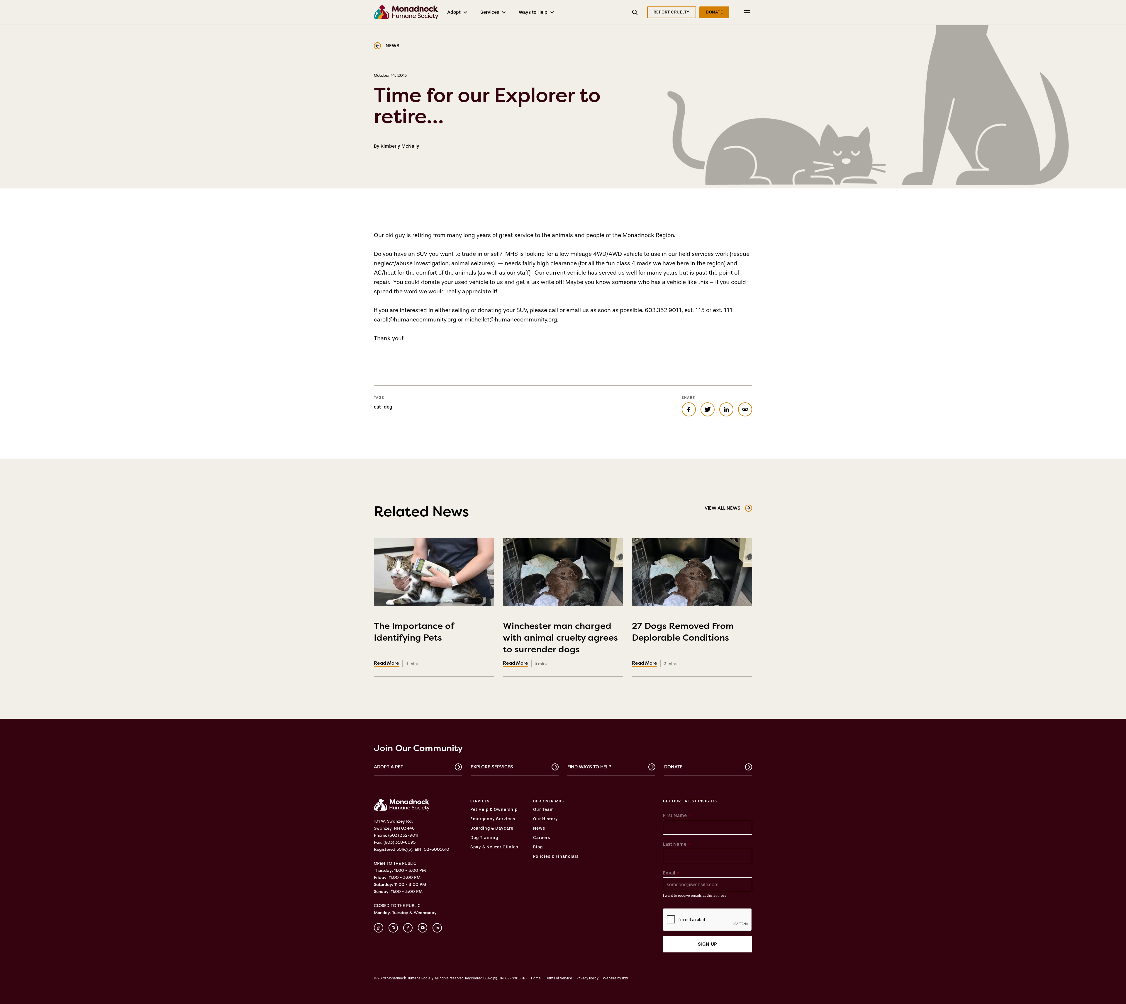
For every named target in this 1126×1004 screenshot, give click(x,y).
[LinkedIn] (437, 927)
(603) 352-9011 (403, 835)
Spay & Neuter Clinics (494, 847)
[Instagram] (393, 927)
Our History (545, 819)
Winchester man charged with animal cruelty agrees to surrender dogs (560, 642)
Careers (541, 837)
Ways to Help (533, 12)
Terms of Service (558, 978)
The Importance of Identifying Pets (414, 636)
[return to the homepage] (402, 805)
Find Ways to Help (589, 767)
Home (536, 978)
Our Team (543, 809)
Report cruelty (672, 12)
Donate (673, 767)
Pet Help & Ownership (494, 809)
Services (489, 12)
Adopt (454, 12)
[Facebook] (408, 927)
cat (377, 407)
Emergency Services (492, 819)
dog (388, 407)
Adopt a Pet (388, 767)
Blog (538, 847)
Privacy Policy (587, 978)
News (539, 828)
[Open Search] (634, 12)
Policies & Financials (556, 856)
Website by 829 (615, 978)
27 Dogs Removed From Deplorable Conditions (683, 636)
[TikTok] (378, 927)
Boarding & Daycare (491, 828)
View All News (722, 508)
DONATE (714, 12)
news (392, 45)
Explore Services (492, 767)
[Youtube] (422, 927)
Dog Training (484, 837)
